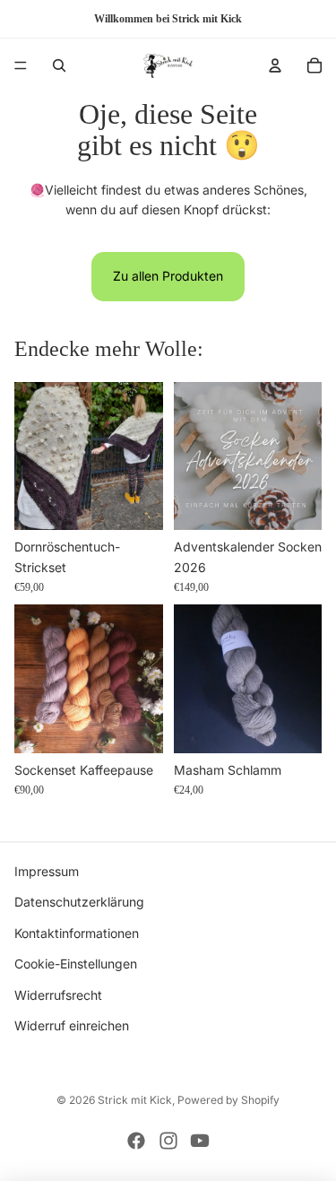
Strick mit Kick (135, 1100)
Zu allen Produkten (168, 275)
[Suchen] (59, 65)
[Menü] (20, 65)
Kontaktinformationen (76, 933)
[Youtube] (200, 1140)
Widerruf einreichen (71, 1025)
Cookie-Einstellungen (75, 964)
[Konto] (275, 65)
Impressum (46, 871)
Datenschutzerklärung (79, 902)
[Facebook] (136, 1140)
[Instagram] (168, 1140)
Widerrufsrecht (58, 995)
